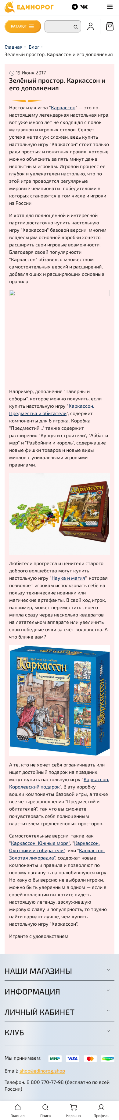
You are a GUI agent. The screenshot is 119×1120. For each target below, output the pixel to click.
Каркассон (63, 107)
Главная (14, 47)
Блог (34, 47)
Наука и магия (68, 578)
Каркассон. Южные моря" (40, 843)
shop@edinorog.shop (42, 1070)
